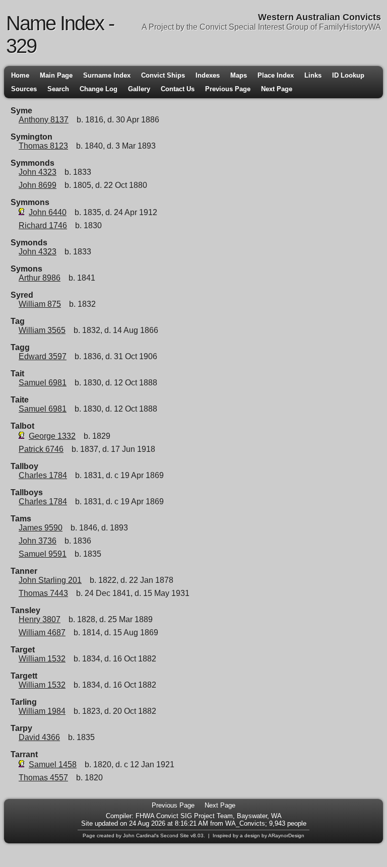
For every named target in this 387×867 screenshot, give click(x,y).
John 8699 (37, 185)
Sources (24, 89)
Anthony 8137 (44, 119)
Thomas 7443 (43, 593)
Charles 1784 (43, 475)
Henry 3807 (39, 619)
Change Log (98, 89)
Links (312, 75)
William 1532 (42, 658)
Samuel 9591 (43, 554)
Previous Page (227, 89)
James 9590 (40, 527)
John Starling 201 (50, 580)
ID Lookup (348, 75)
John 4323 (37, 172)
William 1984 (42, 711)
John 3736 (37, 541)
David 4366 (39, 737)
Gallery (139, 89)
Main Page (56, 75)
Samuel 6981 (43, 382)
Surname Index (107, 75)
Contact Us (178, 89)
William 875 (40, 304)
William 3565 (42, 330)
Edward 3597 (43, 356)
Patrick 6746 (41, 449)
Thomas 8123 (43, 146)
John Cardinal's (141, 835)
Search (58, 89)
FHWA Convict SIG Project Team (184, 816)
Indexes (208, 75)
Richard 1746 (43, 225)
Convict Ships (163, 75)
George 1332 (52, 436)
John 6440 (48, 212)
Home (20, 75)
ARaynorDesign (286, 835)
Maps (238, 75)
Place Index (275, 75)
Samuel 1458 (53, 764)
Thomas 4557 (43, 777)
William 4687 (42, 632)
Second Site (174, 835)
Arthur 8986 (39, 278)
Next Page (276, 89)
